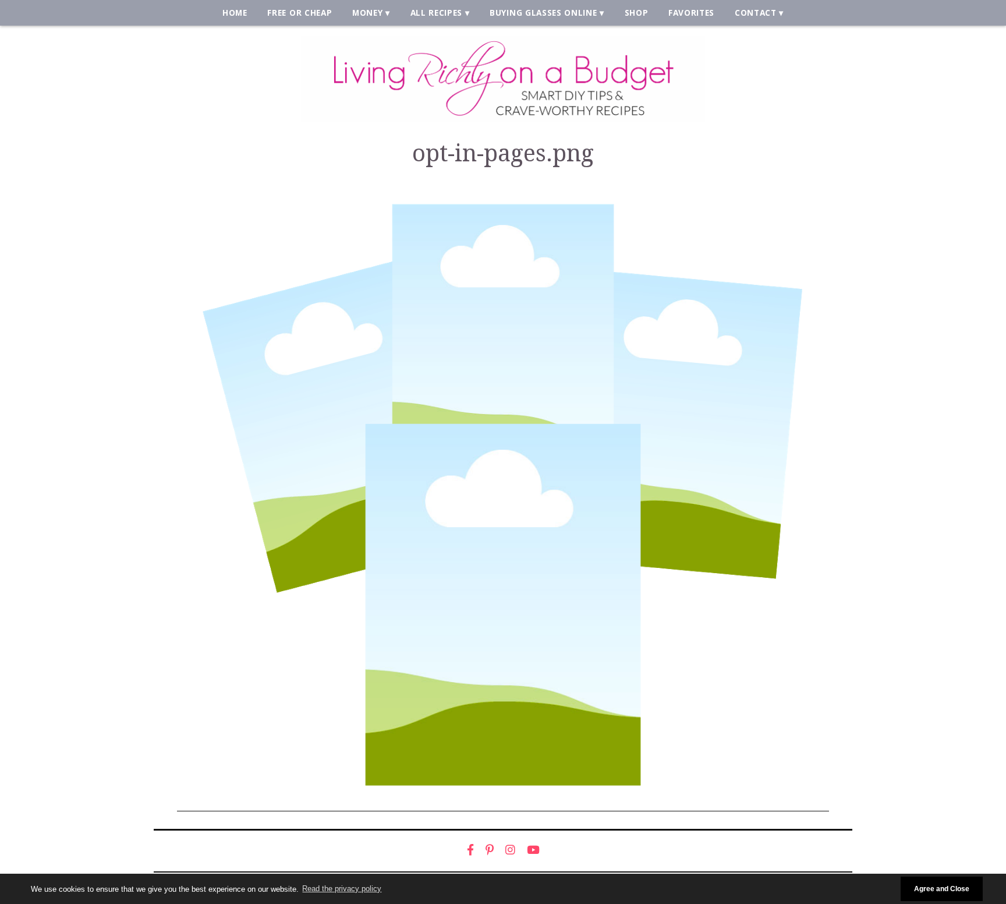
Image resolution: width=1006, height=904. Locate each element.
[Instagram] (510, 849)
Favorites (691, 12)
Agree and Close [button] (941, 888)
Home (234, 12)
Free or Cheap (299, 12)
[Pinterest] (490, 849)
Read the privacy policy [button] (341, 888)
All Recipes (436, 12)
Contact (756, 12)
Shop (637, 12)
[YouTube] (533, 849)
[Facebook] (470, 849)
